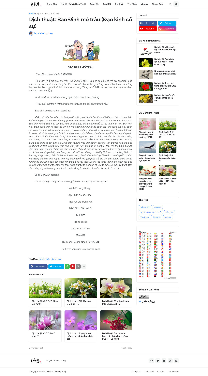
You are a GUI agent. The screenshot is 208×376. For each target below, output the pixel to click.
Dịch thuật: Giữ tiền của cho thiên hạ (79, 302)
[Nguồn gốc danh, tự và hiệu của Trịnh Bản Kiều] (146, 74)
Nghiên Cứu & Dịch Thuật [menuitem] (73, 4)
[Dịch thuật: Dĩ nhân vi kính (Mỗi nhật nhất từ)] (116, 288)
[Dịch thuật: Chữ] (45, 288)
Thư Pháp (145, 217)
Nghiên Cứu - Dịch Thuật (48, 14)
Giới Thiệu (149, 371)
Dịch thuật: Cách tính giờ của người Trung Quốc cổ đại (164, 61)
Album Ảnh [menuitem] (157, 4)
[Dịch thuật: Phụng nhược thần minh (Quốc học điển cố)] (81, 320)
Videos (168, 217)
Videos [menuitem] (144, 4)
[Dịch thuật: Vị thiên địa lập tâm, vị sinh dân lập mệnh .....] (146, 50)
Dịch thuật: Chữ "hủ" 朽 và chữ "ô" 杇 (45, 302)
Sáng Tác (169, 212)
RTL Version (173, 371)
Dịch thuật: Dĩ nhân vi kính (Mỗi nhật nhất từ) (115, 302)
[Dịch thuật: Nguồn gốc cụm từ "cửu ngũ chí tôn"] (146, 98)
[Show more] (83, 266)
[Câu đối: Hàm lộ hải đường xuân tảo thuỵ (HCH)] (147, 124)
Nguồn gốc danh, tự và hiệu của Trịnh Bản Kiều (165, 72)
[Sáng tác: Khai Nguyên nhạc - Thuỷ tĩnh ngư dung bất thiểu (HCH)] (147, 170)
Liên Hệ (160, 371)
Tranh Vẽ (157, 217)
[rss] (176, 360)
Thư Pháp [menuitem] (132, 4)
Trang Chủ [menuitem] (52, 4)
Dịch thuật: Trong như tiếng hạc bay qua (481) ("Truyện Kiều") (165, 86)
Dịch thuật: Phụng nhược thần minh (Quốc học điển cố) (80, 336)
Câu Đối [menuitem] (107, 4)
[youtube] (164, 360)
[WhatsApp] (67, 266)
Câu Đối (157, 207)
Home (32, 14)
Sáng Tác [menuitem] (94, 4)
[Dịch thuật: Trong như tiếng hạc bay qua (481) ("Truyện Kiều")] (146, 86)
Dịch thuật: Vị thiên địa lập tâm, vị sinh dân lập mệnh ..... (165, 49)
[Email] (78, 266)
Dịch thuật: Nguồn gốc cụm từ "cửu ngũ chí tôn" (164, 98)
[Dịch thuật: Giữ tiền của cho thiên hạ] (81, 288)
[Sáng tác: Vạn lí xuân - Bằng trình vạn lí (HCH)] (147, 147)
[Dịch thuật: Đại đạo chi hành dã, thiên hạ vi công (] (116, 320)
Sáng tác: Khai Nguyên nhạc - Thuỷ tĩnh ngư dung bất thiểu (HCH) (146, 184)
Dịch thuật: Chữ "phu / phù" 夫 (43, 334)
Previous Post (37, 348)
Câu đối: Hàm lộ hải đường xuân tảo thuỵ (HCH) (146, 134)
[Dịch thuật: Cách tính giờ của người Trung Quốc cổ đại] (146, 62)
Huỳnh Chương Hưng (57, 371)
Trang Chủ (136, 371)
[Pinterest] (72, 266)
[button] (170, 4)
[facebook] (151, 360)
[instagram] (170, 360)
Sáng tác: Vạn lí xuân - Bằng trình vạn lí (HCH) (147, 158)
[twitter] (157, 360)
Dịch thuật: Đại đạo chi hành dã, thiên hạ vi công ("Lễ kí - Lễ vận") (115, 336)
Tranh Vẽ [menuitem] (119, 4)
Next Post (126, 348)
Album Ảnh (145, 207)
